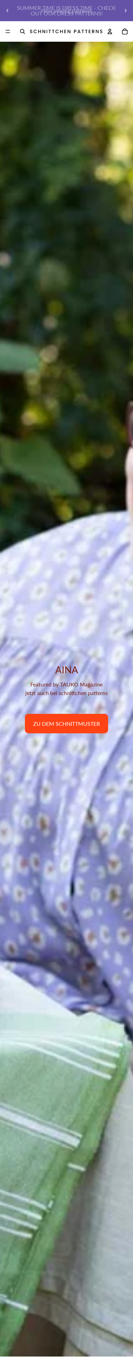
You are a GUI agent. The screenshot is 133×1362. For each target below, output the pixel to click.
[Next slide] (125, 10)
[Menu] (8, 31)
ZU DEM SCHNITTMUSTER (66, 723)
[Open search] (22, 31)
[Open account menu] (109, 31)
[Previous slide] (7, 10)
